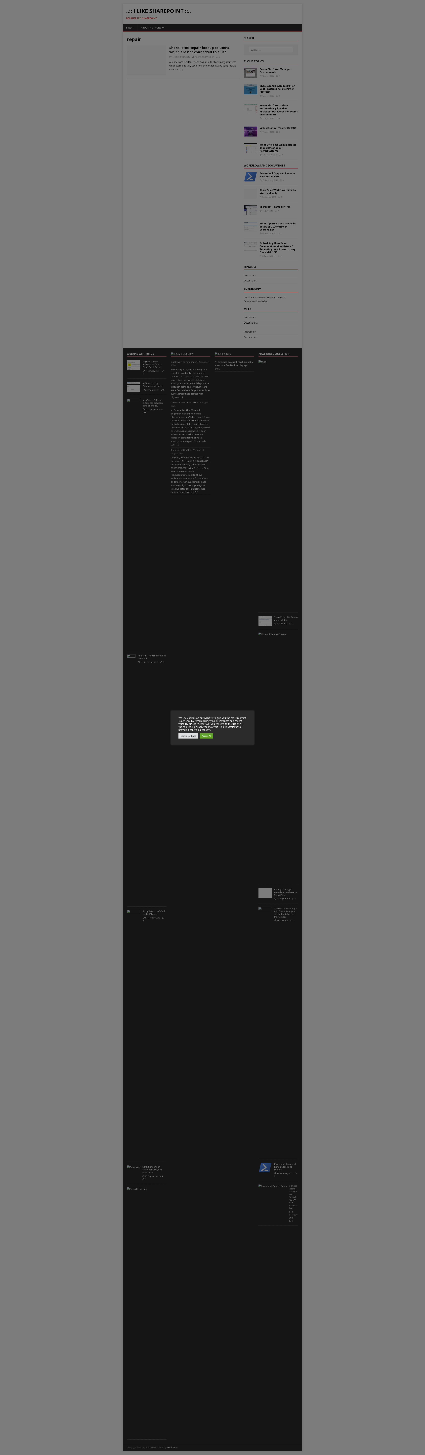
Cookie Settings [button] (188, 735)
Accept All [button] (206, 735)
